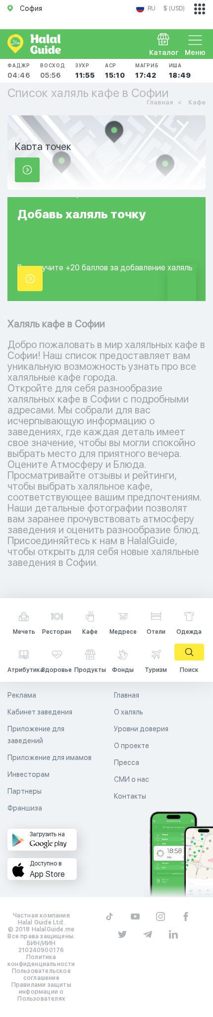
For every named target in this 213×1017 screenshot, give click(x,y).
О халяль (128, 712)
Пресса (126, 762)
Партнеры (24, 791)
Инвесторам (28, 774)
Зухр (85, 70)
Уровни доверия (141, 729)
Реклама (21, 695)
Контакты (130, 796)
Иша (180, 70)
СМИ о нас (131, 779)
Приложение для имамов (49, 758)
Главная (126, 695)
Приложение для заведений (35, 735)
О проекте (131, 746)
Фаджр (18, 70)
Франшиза (24, 808)
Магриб (147, 70)
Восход (52, 70)
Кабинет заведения (39, 712)
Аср (115, 70)
